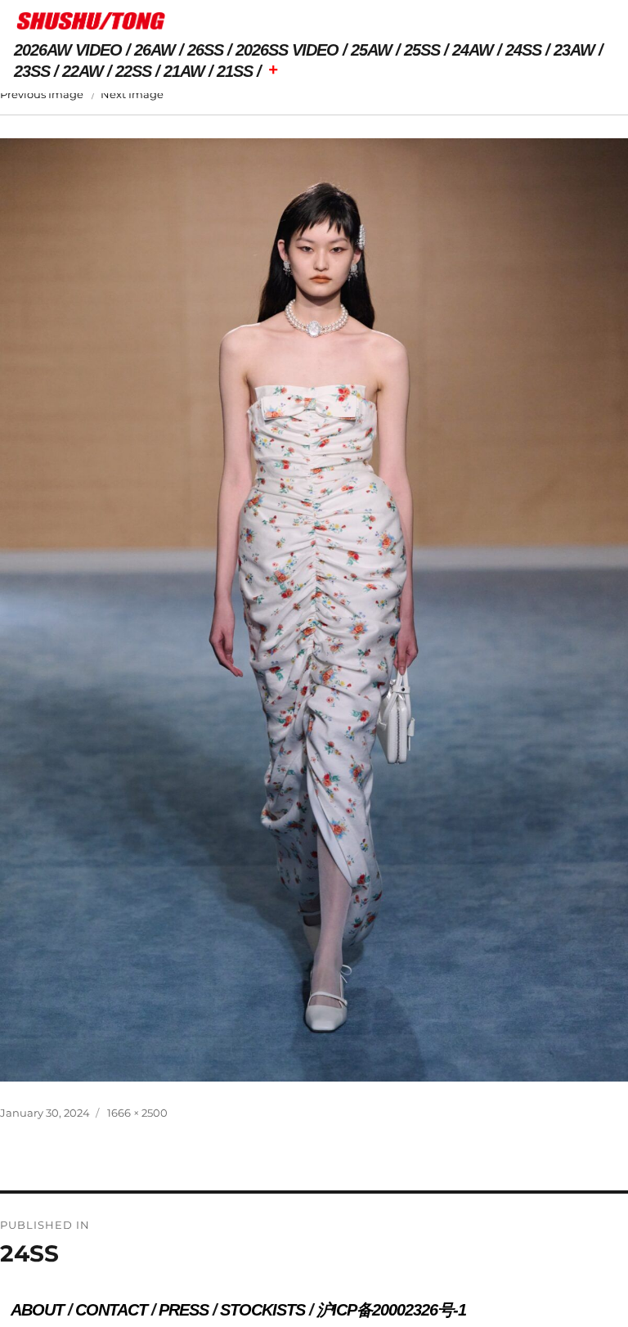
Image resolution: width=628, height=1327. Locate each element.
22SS (133, 71)
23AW (574, 50)
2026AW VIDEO (68, 50)
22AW (82, 71)
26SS (205, 50)
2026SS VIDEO (287, 50)
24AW (472, 50)
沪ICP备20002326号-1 (391, 1310)
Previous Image (41, 94)
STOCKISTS (262, 1310)
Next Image (132, 94)
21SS (235, 71)
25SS (422, 50)
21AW (184, 71)
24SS (523, 50)
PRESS (184, 1310)
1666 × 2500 (137, 1112)
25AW (371, 50)
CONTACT (111, 1310)
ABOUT (37, 1310)
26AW (154, 50)
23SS (32, 71)
